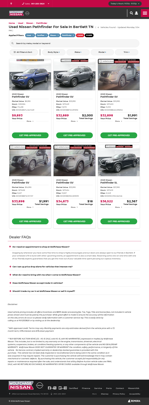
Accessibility (134, 394)
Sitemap (104, 394)
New (53, 388)
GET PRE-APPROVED (30, 135)
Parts (109, 388)
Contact (120, 388)
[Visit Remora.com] (134, 401)
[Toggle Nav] (145, 13)
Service (98, 388)
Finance (86, 388)
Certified (73, 388)
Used (62, 388)
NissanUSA (133, 388)
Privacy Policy (119, 394)
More (29, 121)
